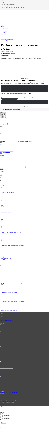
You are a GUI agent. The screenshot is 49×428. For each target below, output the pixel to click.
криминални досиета (7, 392)
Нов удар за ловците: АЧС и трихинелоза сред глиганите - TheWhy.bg (9, 403)
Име (0, 163)
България (1, 392)
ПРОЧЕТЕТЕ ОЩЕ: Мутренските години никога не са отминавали (9, 98)
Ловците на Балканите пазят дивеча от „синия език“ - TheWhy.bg (8, 260)
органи (22, 106)
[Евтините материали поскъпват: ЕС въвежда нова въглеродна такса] (5, 251)
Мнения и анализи (5, 31)
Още (2, 27)
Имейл (1, 166)
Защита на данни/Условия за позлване (4, 322)
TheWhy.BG (3, 51)
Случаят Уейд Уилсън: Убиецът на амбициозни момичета (7, 192)
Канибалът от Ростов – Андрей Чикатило (6, 212)
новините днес (15, 392)
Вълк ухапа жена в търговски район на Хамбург (5, 152)
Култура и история (5, 30)
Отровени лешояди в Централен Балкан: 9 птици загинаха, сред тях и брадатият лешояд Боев (25, 141)
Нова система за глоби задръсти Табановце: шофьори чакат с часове (9, 5)
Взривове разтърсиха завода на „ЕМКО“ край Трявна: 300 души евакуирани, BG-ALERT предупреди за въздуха (14, 7)
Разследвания (4, 39)
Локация (1, 420)
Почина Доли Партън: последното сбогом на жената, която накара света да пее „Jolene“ (11, 2)
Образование (4, 32)
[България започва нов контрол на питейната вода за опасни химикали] (6, 390)
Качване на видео (2, 416)
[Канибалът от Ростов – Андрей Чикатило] (5, 211)
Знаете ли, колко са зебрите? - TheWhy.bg (6, 258)
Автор (1, 419)
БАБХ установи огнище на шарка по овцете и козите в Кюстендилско (9, 292)
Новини (2, 25)
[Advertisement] (24, 17)
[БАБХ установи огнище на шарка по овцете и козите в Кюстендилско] (5, 238)
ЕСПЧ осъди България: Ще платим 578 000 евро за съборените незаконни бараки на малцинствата (12, 245)
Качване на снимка (2, 413)
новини (10, 392)
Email (0, 421)
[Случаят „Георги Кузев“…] (6, 140)
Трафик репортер (3, 34)
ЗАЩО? (3, 29)
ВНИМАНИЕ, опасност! (5, 28)
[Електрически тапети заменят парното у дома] (5, 198)
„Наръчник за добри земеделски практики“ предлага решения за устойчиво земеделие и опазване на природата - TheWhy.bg (15, 394)
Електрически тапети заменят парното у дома (6, 199)
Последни (2, 185)
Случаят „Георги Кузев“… (2, 141)
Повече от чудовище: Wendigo (5, 218)
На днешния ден (4, 33)
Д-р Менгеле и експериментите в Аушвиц (6, 205)
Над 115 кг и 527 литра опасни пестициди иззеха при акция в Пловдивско (9, 225)
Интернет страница (27, 166)
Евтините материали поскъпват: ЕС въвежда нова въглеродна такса (9, 4)
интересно (4, 392)
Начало (2, 24)
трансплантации (26, 106)
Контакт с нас (2, 406)
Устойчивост (3, 26)
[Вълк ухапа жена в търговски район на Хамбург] (6, 151)
